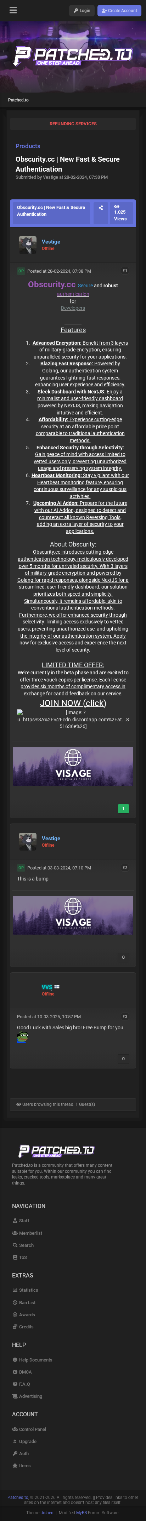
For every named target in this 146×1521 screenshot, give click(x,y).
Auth (23, 1453)
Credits (25, 1326)
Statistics (28, 1290)
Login (84, 10)
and (98, 285)
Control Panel (32, 1429)
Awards (26, 1314)
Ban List (26, 1302)
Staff (23, 1220)
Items (24, 1465)
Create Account (122, 10)
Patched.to (18, 100)
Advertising (30, 1396)
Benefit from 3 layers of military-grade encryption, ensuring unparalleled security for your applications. (80, 350)
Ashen (47, 1512)
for (73, 301)
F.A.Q (24, 1384)
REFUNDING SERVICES (73, 123)
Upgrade (27, 1441)
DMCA (25, 1372)
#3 (125, 1016)
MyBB (81, 1512)
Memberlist (30, 1233)
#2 (125, 867)
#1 (125, 270)
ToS (22, 1257)
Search (25, 1245)
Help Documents (35, 1360)
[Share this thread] (101, 213)
